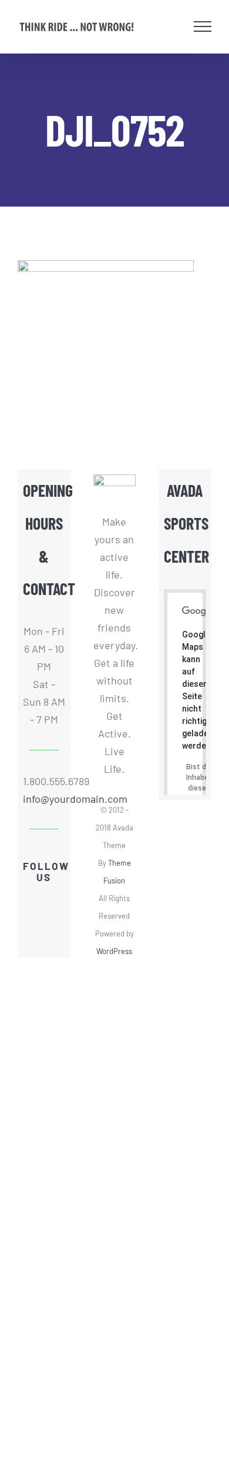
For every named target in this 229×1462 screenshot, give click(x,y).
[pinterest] (44, 941)
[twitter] (53, 899)
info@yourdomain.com (44, 798)
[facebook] (34, 899)
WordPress (114, 951)
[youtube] (34, 920)
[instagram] (53, 920)
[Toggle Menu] (203, 26)
